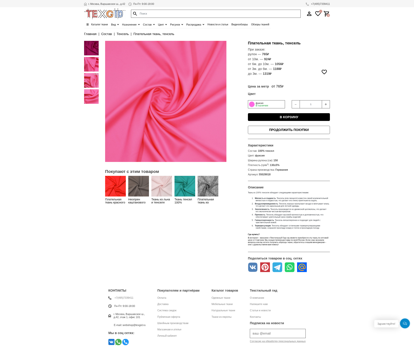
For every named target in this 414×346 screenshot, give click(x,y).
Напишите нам (259, 304)
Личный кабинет (167, 335)
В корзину (289, 117)
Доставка (163, 304)
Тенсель (123, 34)
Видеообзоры (239, 24)
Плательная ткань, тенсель (153, 34)
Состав (147, 24)
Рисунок (175, 24)
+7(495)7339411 (320, 4)
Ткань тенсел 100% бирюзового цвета (183, 204)
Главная (90, 34)
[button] (266, 104)
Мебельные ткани (222, 304)
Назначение (129, 24)
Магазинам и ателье (169, 329)
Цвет (161, 24)
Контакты (255, 316)
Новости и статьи (217, 24)
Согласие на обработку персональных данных (278, 341)
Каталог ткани (99, 24)
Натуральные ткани (223, 310)
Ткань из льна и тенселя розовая (160, 202)
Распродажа (194, 24)
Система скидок (166, 310)
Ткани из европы (222, 316)
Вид (113, 24)
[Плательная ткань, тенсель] (91, 48)
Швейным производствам (172, 323)
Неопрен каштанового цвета (137, 202)
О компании (257, 297)
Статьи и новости (260, 310)
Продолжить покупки (289, 130)
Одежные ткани (221, 297)
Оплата (161, 297)
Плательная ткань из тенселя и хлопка (206, 204)
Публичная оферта (168, 316)
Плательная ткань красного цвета (115, 202)
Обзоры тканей (260, 24)
